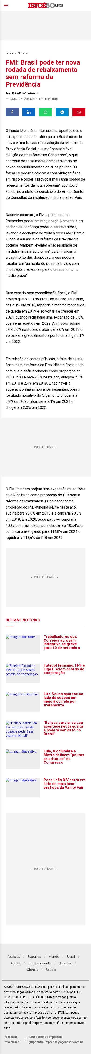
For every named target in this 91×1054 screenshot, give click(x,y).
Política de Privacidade (11, 1039)
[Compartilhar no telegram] (62, 112)
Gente (16, 963)
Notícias (23, 53)
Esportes (34, 957)
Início (9, 53)
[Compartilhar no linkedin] (28, 112)
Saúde (51, 970)
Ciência (32, 970)
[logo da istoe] (45, 6)
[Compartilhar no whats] (45, 112)
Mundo (54, 957)
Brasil (71, 957)
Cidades (65, 963)
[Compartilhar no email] (78, 112)
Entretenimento (39, 963)
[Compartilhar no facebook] (12, 112)
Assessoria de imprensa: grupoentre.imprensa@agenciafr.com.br (55, 1039)
